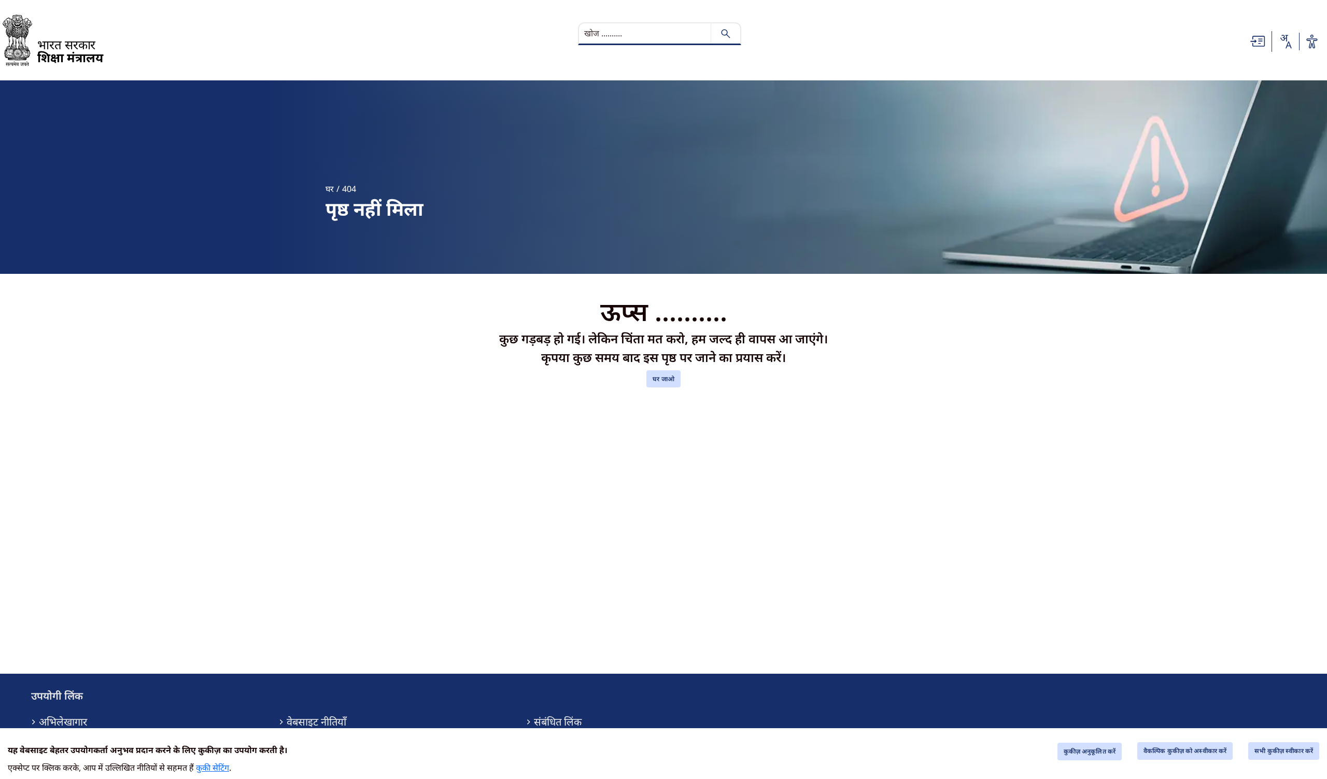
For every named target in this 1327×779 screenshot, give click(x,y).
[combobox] (1285, 41)
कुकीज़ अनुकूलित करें (1090, 751)
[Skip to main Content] (1258, 40)
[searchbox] (646, 33)
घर (330, 188)
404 (349, 188)
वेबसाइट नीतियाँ (316, 722)
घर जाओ (663, 378)
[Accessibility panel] (1312, 41)
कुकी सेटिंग (212, 767)
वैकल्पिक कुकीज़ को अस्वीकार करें (1185, 750)
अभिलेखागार (63, 722)
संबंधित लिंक (558, 722)
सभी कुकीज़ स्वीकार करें (1283, 750)
